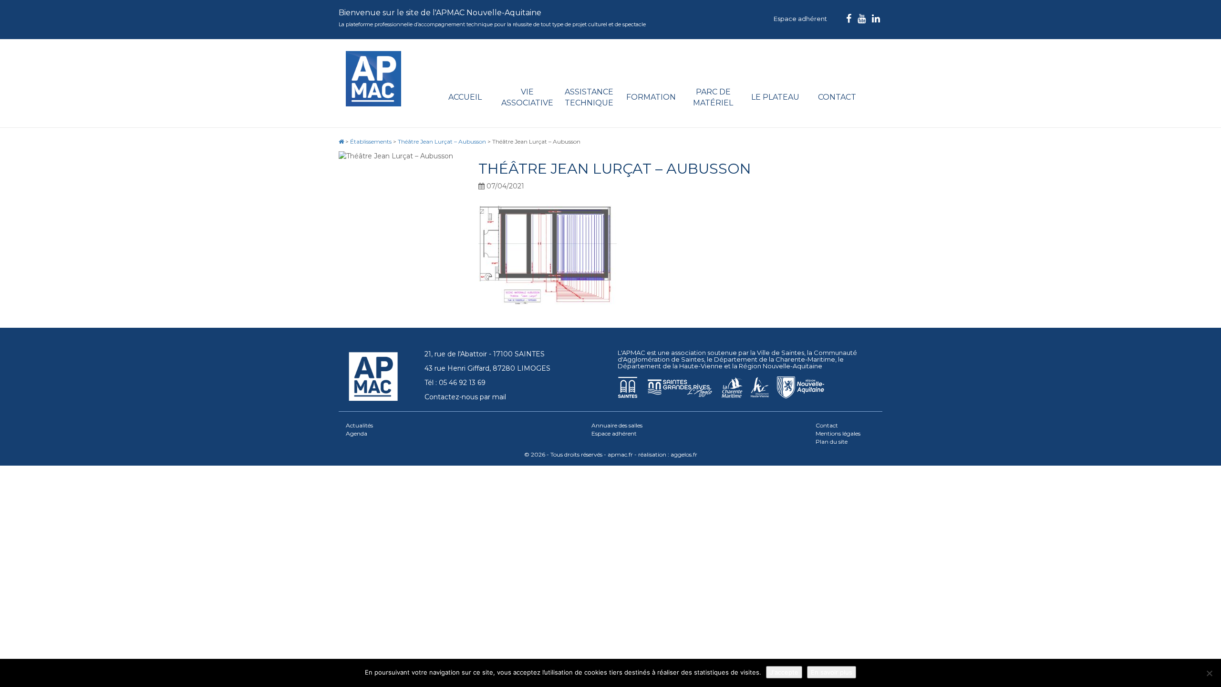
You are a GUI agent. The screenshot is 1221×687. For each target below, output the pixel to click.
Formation (651, 97)
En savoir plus (831, 672)
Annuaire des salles (616, 425)
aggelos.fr (684, 454)
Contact (837, 97)
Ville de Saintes (780, 352)
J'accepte (784, 672)
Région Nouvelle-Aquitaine (780, 366)
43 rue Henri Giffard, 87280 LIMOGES (487, 368)
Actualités (359, 425)
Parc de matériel (713, 97)
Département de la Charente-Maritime (774, 359)
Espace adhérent (800, 18)
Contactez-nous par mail (465, 397)
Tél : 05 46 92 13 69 (455, 382)
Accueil (465, 97)
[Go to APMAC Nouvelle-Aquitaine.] (341, 141)
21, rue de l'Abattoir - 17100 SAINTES (484, 354)
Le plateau (775, 97)
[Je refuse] (1209, 673)
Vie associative (527, 97)
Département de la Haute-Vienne (670, 366)
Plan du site (832, 441)
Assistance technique (589, 97)
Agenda (356, 433)
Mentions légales (838, 433)
